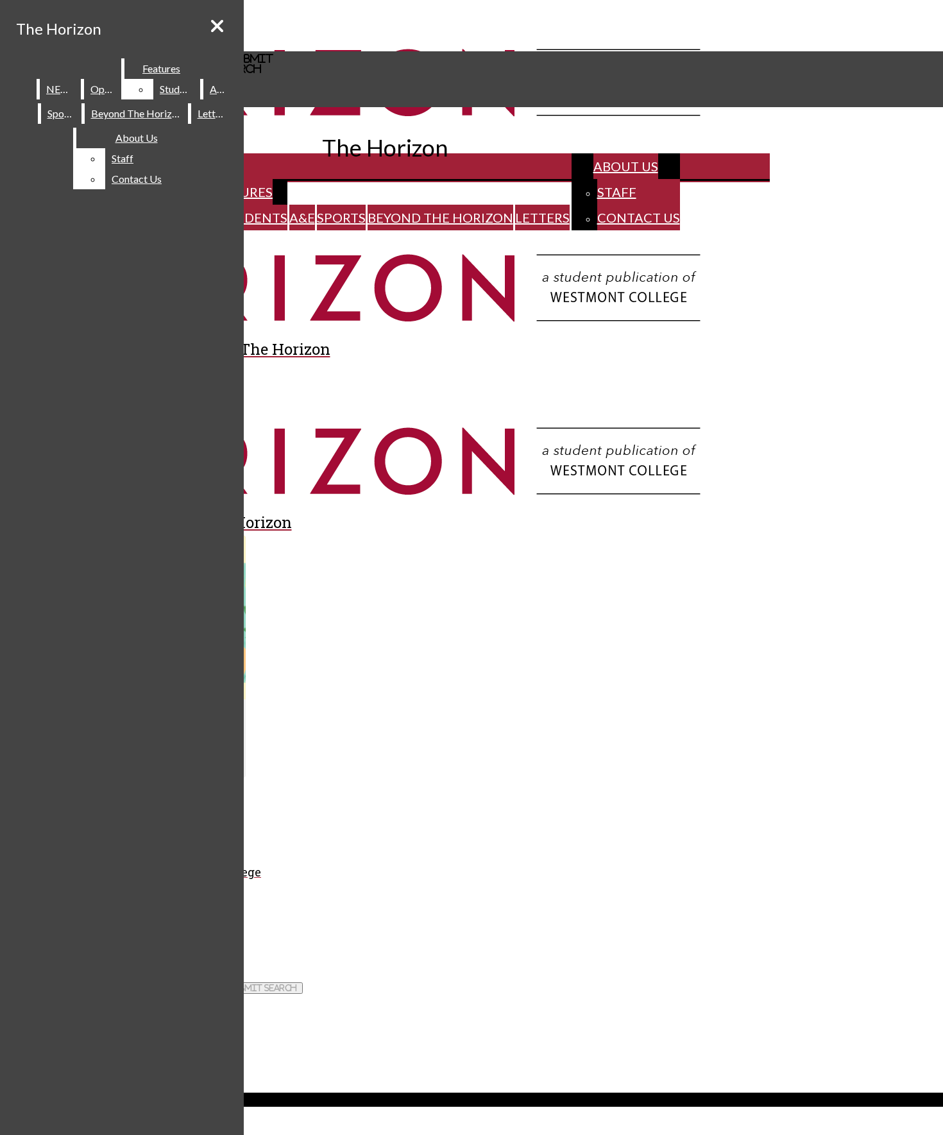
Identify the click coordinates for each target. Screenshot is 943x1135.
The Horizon (58, 28)
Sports (341, 217)
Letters (542, 217)
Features (161, 68)
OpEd (103, 89)
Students (253, 217)
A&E (302, 217)
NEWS (61, 89)
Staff (616, 192)
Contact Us (638, 217)
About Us (625, 166)
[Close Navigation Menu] (217, 26)
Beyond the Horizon (440, 217)
